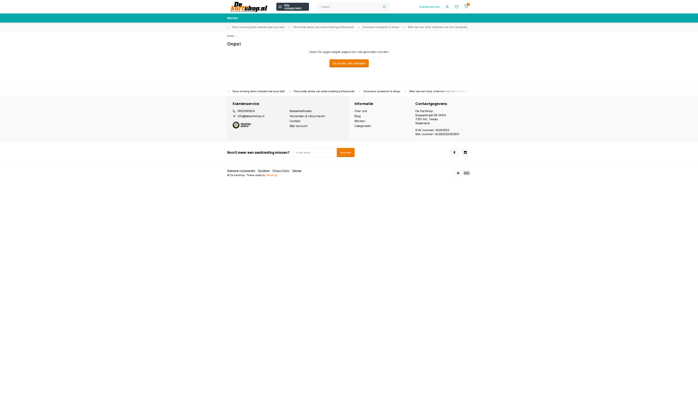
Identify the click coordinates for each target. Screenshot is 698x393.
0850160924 (246, 111)
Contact (295, 121)
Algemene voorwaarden (241, 170)
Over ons (360, 111)
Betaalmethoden (301, 111)
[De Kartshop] (249, 6)
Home (230, 36)
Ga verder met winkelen (349, 63)
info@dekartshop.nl (250, 116)
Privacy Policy (281, 170)
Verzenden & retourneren (307, 116)
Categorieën (362, 126)
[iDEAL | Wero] (458, 173)
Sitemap (297, 170)
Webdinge (271, 175)
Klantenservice (429, 7)
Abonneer (345, 152)
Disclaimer (264, 170)
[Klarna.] (466, 173)
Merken (232, 18)
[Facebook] (454, 152)
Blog (357, 116)
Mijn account (298, 126)
